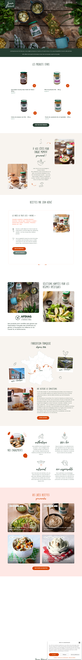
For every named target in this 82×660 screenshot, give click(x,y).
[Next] (45, 265)
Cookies (55, 657)
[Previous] (2, 24)
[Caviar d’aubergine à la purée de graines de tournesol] (58, 517)
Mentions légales (72, 657)
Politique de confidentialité (63, 657)
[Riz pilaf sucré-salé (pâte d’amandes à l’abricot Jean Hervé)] (24, 549)
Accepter (54, 654)
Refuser (64, 654)
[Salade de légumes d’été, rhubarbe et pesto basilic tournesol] (24, 517)
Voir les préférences (75, 654)
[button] (79, 642)
